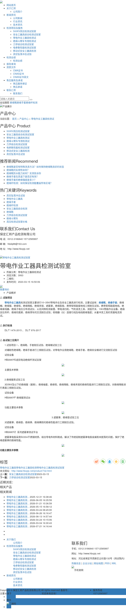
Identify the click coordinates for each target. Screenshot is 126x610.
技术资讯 (17, 24)
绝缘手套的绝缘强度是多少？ (21, 179)
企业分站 (87, 563)
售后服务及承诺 (15, 80)
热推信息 (76, 563)
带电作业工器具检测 (26, 467)
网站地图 (98, 563)
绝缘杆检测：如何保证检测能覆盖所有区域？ (29, 183)
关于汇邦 (11, 8)
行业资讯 (17, 21)
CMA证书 (18, 70)
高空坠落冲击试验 (22, 54)
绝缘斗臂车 (12, 218)
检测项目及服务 (15, 27)
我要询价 (4, 289)
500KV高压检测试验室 (24, 31)
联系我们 (17, 93)
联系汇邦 (11, 90)
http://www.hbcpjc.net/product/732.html (31, 470)
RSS (107, 563)
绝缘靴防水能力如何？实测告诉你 (24, 173)
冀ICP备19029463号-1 (81, 590)
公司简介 (17, 11)
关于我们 (11, 539)
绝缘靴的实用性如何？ (18, 169)
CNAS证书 (18, 73)
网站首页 (11, 5)
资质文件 (11, 67)
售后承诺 (17, 86)
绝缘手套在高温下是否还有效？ (23, 176)
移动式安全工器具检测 (24, 50)
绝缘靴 (13, 102)
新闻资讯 (11, 14)
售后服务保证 (20, 83)
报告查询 (11, 63)
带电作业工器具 (15, 198)
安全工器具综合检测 (17, 208)
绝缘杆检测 (31, 102)
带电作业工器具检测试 (24, 37)
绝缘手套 (21, 102)
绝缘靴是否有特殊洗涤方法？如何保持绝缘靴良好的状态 (35, 166)
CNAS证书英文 (21, 77)
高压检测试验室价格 (17, 221)
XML (114, 563)
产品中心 (24, 118)
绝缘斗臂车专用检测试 (24, 41)
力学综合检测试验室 (23, 44)
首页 (14, 118)
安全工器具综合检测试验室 (27, 34)
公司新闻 (17, 18)
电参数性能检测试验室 (24, 47)
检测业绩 (11, 57)
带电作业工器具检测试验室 (50, 467)
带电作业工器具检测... (18, 496)
